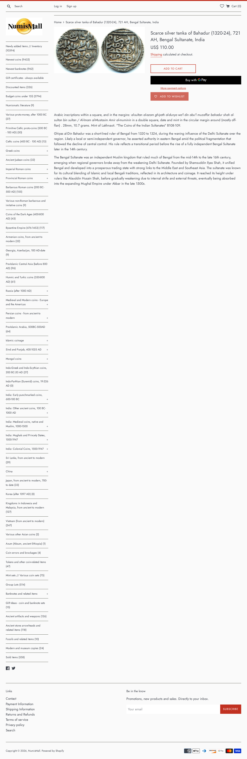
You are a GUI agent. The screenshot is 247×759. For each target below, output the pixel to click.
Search (10, 730)
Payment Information (19, 704)
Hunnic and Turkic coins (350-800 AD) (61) (25, 279)
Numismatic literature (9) (20, 105)
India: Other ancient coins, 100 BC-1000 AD (27, 410)
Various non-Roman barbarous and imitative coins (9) (26, 203)
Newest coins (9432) (18, 59)
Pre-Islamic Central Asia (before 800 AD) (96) (26, 266)
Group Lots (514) (15, 584)
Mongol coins (27, 359)
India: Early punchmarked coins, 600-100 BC (27, 397)
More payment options (173, 88)
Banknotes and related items (27, 594)
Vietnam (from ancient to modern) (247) (25, 523)
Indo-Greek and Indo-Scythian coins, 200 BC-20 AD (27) (26, 370)
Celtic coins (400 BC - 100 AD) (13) (26, 141)
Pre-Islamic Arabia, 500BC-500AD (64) (25, 329)
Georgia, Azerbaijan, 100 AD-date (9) (25, 252)
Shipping (156, 54)
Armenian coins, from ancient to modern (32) (24, 239)
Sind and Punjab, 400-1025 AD (27, 349)
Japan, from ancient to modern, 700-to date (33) (26, 483)
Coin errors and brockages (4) (23, 553)
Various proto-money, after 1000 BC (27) (26, 117)
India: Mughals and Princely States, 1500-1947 (27, 437)
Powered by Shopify (53, 751)
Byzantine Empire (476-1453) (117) (25, 228)
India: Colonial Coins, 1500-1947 (27, 449)
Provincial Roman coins (27, 178)
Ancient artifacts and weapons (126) (26, 616)
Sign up (71, 6)
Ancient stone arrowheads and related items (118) (23, 628)
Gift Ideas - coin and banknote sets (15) (25, 605)
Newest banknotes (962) (19, 69)
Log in (58, 6)
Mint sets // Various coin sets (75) (25, 575)
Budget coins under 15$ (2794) (23, 96)
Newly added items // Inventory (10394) (24, 48)
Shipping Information (20, 709)
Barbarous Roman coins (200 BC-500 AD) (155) (25, 189)
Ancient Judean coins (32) (20, 160)
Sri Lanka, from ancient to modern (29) (25, 460)
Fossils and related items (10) (22, 639)
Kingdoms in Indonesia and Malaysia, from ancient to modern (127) (25, 507)
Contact (11, 698)
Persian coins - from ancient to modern (27, 315)
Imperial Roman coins (27, 169)
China (27, 471)
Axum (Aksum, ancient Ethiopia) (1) (26, 544)
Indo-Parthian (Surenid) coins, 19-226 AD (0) (27, 383)
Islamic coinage (27, 340)
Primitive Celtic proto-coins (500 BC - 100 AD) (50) (26, 130)
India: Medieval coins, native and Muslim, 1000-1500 (27, 424)
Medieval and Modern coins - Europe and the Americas (27, 302)
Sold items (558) (15, 657)
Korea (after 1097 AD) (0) (20, 494)
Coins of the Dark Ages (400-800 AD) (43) (25, 216)
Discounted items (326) (19, 87)
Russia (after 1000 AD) (27, 291)
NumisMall (34, 751)
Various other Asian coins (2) (22, 534)
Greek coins (27, 151)
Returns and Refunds (20, 714)
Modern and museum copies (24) (25, 648)
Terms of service (17, 719)
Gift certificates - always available (25, 78)
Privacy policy (15, 724)
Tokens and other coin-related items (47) (26, 564)
